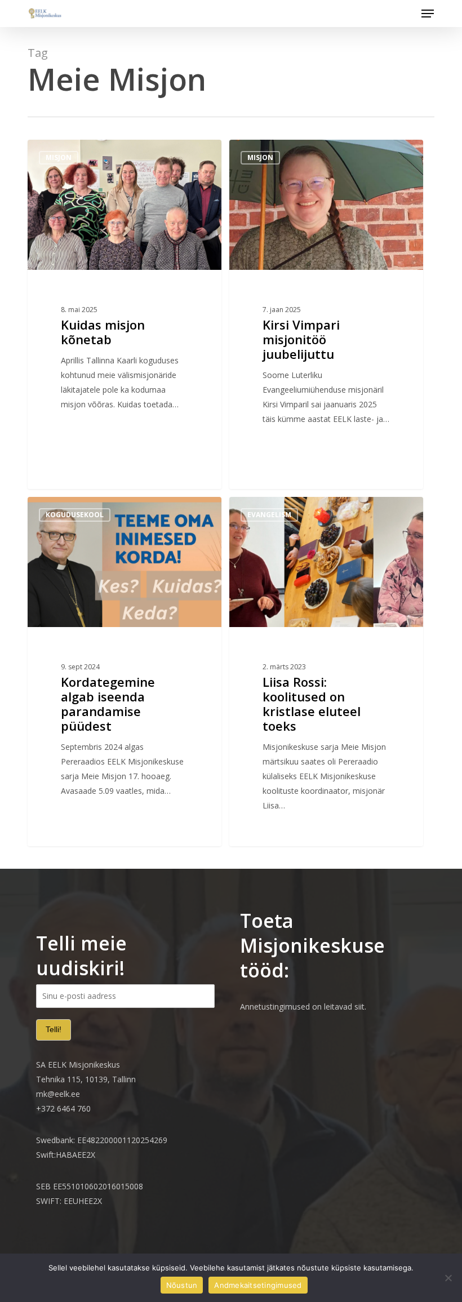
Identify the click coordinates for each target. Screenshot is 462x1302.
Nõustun (182, 1285)
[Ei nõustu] (448, 1277)
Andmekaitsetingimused (257, 1285)
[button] (427, 13)
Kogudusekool (75, 514)
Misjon (59, 157)
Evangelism (269, 514)
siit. (360, 1006)
